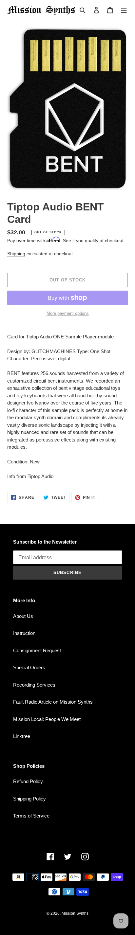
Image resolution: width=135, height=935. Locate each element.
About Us (23, 616)
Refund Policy (28, 781)
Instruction (24, 633)
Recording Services (34, 685)
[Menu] (124, 10)
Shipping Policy (29, 798)
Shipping (16, 253)
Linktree (21, 736)
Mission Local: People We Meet (47, 719)
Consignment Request (37, 650)
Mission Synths (75, 913)
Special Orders (29, 667)
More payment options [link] (68, 313)
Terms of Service (31, 815)
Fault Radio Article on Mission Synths (53, 702)
